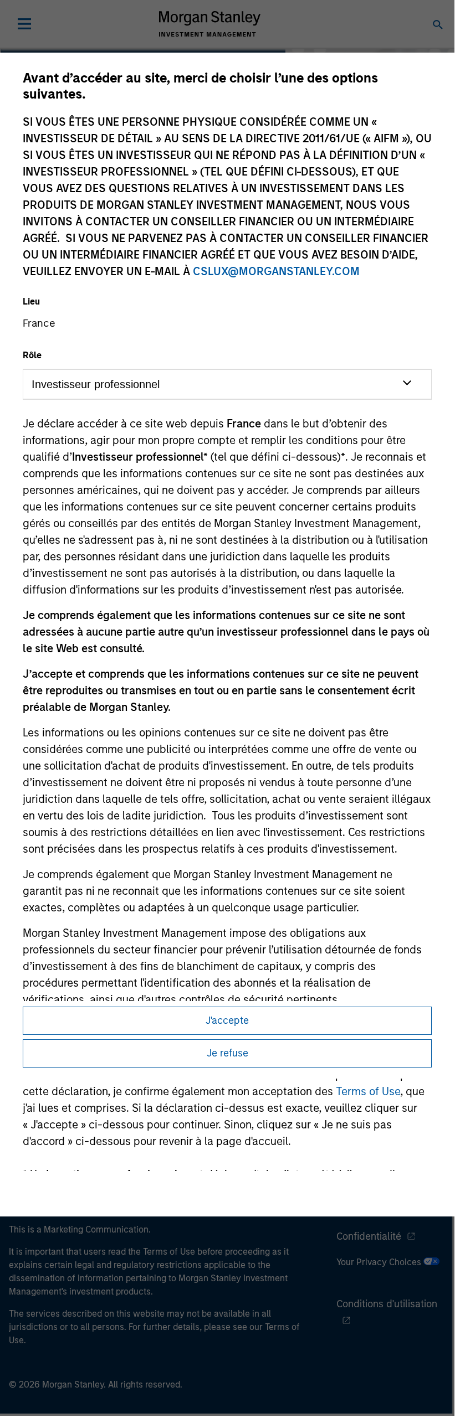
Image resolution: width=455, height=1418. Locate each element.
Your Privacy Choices (379, 1262)
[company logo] (209, 24)
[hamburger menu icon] (24, 23)
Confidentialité (368, 1236)
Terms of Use (368, 1091)
